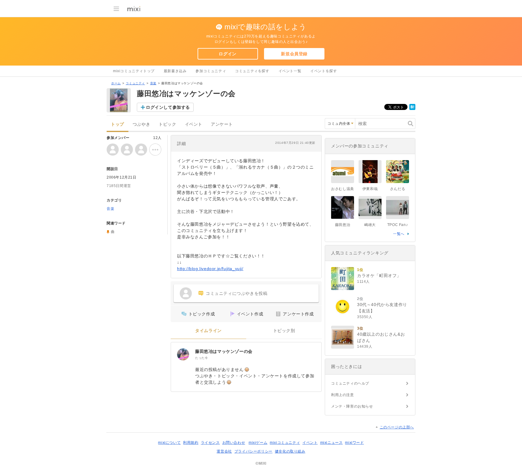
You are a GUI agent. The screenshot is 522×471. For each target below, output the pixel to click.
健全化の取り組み (290, 451)
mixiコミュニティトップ (134, 71)
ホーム (116, 83)
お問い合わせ (233, 442)
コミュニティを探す (252, 71)
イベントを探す (323, 71)
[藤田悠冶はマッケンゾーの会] (183, 354)
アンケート (222, 124)
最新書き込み (175, 71)
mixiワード (354, 442)
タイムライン (208, 330)
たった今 (201, 358)
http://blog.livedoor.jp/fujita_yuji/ (210, 268)
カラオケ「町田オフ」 (379, 275)
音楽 (153, 83)
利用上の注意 (342, 395)
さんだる (397, 189)
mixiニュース (331, 442)
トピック (167, 124)
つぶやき (141, 124)
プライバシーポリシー (253, 451)
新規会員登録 (294, 53)
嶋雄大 (370, 225)
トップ (117, 124)
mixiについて (169, 442)
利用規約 (190, 442)
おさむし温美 (342, 189)
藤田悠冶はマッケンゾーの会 (224, 351)
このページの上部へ (397, 427)
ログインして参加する (168, 107)
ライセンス (210, 442)
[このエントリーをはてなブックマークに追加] (412, 109)
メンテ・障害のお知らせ (352, 406)
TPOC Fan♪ (397, 225)
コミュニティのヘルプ (350, 383)
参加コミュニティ (210, 71)
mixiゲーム (258, 442)
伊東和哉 (370, 189)
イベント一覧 (290, 71)
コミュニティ (135, 83)
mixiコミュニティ (285, 442)
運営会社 (224, 451)
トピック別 (284, 330)
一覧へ (398, 234)
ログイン (227, 53)
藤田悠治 (342, 225)
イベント (193, 124)
